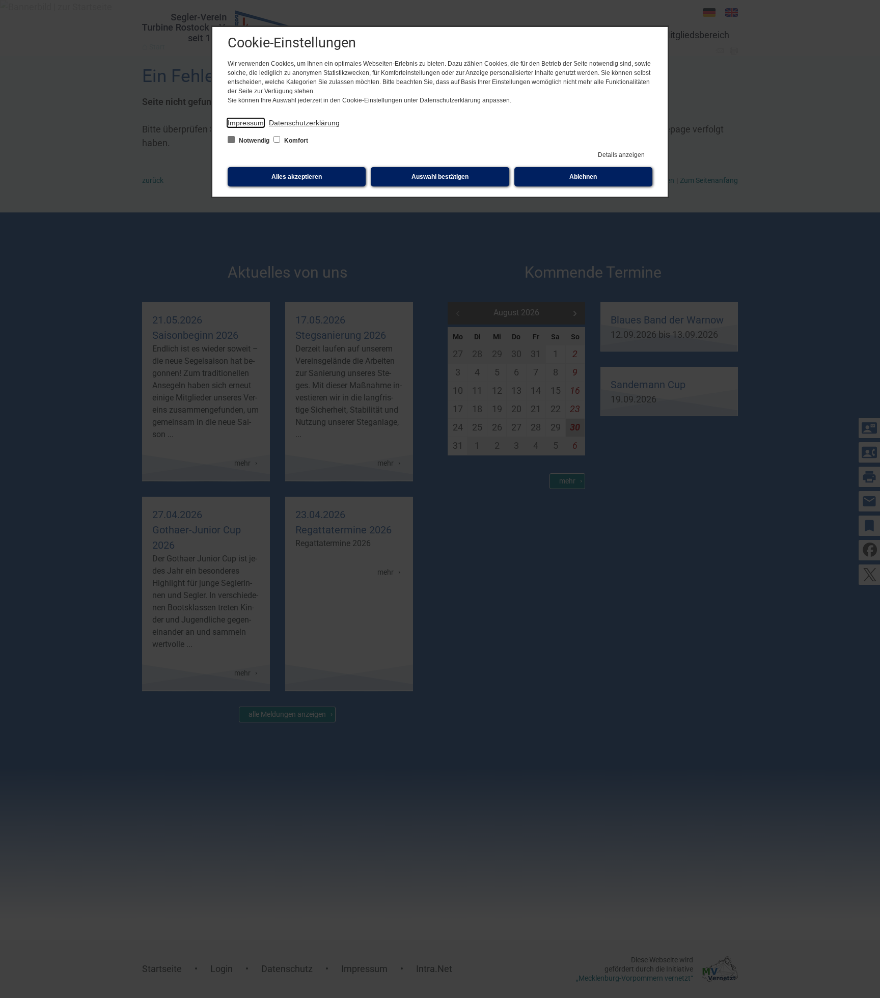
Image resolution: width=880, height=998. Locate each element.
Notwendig (254, 140)
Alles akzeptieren (296, 176)
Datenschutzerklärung (304, 123)
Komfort (295, 140)
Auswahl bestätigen (440, 176)
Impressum (246, 123)
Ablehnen (583, 176)
